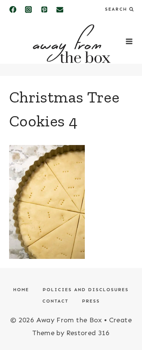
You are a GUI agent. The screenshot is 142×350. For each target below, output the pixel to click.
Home (21, 289)
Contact (55, 301)
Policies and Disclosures (86, 289)
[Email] (60, 9)
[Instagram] (28, 9)
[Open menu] (129, 41)
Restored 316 (87, 333)
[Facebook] (13, 9)
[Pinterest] (44, 9)
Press (91, 301)
